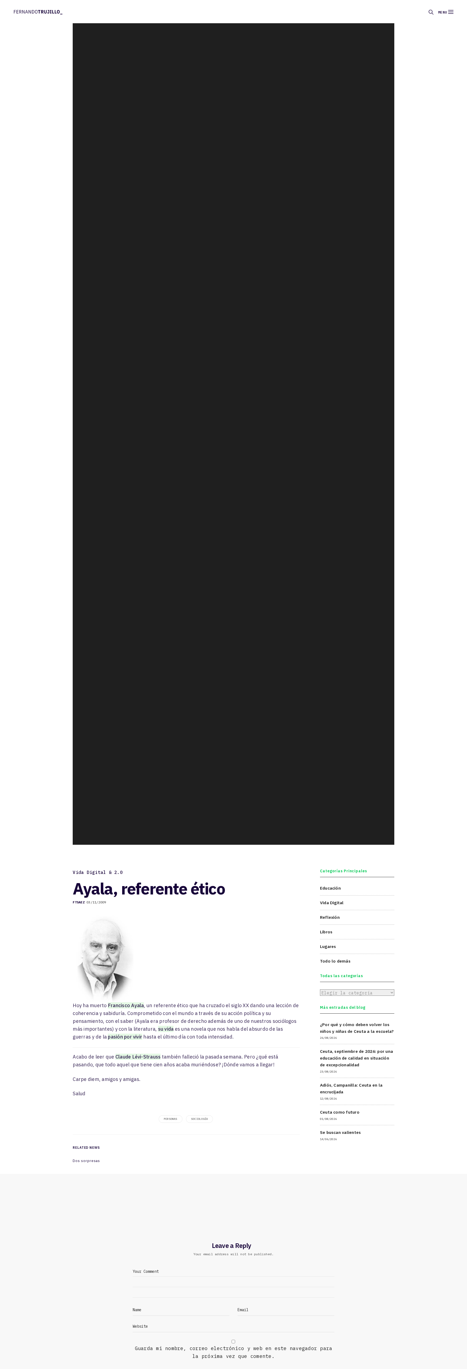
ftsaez (78, 902)
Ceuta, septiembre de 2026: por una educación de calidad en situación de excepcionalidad (356, 1058)
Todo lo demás (335, 960)
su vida (166, 1029)
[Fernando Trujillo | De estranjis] (38, 11)
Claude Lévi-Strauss (138, 1057)
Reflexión (330, 917)
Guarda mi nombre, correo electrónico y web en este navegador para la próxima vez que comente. (233, 1352)
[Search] (431, 12)
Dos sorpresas (86, 1161)
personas (170, 1119)
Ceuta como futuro (339, 1112)
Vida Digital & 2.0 (97, 872)
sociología (199, 1119)
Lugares (328, 946)
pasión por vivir (125, 1037)
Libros (326, 931)
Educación (330, 888)
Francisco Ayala (126, 1005)
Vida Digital (332, 902)
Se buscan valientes (340, 1132)
